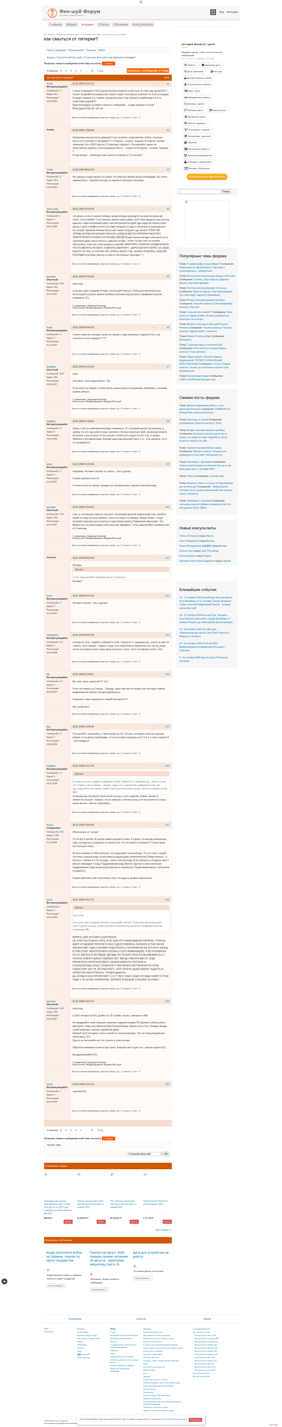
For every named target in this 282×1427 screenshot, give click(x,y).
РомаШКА (53, 635)
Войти (46, 1329)
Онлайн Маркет (83, 1332)
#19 (167, 1001)
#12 (167, 595)
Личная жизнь (148, 1392)
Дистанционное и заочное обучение (156, 1335)
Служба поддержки (61, 1421)
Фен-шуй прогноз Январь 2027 (205, 1351)
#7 (168, 366)
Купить (68, 1221)
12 (92, 71)
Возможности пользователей (121, 1338)
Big (48, 726)
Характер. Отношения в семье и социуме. (159, 1410)
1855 (61, 832)
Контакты (113, 1342)
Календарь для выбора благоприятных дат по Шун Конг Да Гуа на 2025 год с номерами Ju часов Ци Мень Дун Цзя (58, 1207)
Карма (112, 1354)
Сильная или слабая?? (199, 312)
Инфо (112, 1329)
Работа (191, 476)
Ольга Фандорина (189, 541)
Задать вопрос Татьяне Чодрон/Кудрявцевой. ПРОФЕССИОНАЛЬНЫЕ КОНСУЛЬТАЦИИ (200, 360)
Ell (48, 674)
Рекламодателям (83, 1357)
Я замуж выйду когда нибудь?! (203, 264)
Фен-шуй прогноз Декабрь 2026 (206, 1348)
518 (61, 642)
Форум (51, 34)
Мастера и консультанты (152, 1342)
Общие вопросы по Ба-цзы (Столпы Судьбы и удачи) (163, 1348)
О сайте (113, 1332)
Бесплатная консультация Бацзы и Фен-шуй (211, 276)
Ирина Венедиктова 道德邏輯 (195, 546)
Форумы (80, 1342)
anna (49, 899)
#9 (168, 464)
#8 (168, 421)
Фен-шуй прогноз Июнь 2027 (205, 1367)
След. (100, 71)
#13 (167, 635)
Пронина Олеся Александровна (197, 561)
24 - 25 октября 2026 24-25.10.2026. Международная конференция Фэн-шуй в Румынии (202, 647)
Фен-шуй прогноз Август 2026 (205, 1335)
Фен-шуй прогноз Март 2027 (204, 1357)
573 (61, 681)
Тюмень (207, 556)
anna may (52, 208)
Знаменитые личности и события (155, 1380)
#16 (167, 766)
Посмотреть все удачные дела (207, 177)
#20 (167, 1084)
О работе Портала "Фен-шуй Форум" (157, 1395)
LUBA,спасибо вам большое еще (197, 379)
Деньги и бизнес (149, 1370)
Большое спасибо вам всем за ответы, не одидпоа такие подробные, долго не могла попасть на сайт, (203, 437)
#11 (167, 558)
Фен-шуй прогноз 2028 (201, 1376)
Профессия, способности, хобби (155, 1407)
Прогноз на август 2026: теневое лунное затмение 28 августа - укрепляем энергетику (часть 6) (109, 1258)
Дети (145, 1373)
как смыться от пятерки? (114, 34)
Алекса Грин (186, 551)
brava (50, 824)
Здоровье (146, 1376)
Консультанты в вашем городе (88, 1338)
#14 (167, 674)
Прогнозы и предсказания (152, 1354)
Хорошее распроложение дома (204, 448)
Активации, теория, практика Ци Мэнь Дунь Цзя (161, 1361)
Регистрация (232, 12)
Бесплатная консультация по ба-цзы (206, 288)
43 (60, 428)
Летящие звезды (149, 1389)
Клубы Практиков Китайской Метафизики (158, 1386)
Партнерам (85, 1354)
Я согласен (195, 1420)
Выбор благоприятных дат (153, 1332)
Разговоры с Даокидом (199, 462)
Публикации (75, 1319)
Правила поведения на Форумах (122, 1365)
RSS (166, 77)
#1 (168, 83)
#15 (167, 726)
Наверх (4, 1281)
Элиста (210, 536)
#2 (168, 130)
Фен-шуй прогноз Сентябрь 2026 (206, 1338)
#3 (168, 169)
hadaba (51, 421)
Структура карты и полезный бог (204, 344)
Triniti (50, 83)
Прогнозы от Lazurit (197, 419)
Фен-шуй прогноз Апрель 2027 (205, 1361)
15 (60, 734)
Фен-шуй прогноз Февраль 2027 (206, 1354)
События (141, 1319)
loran (49, 327)
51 (60, 91)
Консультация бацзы (198, 376)
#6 (168, 327)
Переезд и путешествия (152, 1399)
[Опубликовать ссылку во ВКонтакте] (153, 83)
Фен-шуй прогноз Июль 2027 (205, 1370)
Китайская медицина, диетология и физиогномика (161, 1383)
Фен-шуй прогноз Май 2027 (204, 1364)
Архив (145, 1364)
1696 (61, 283)
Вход (222, 12)
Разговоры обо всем (150, 1357)
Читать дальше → (56, 1286)
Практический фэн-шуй (67, 34)
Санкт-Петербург (209, 551)
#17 (167, 825)
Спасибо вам (216, 476)
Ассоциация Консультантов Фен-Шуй (124, 1335)
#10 (167, 507)
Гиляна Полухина (188, 536)
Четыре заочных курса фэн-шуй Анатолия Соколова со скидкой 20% (90, 1204)
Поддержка (114, 1350)
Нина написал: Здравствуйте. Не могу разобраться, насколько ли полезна (205, 315)
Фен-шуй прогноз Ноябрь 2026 (205, 1345)
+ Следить (108, 63)
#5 (168, 276)
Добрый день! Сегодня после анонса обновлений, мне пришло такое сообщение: (205, 490)
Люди (79, 1351)
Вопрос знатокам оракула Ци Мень (206, 300)
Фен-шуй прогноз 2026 (201, 1332)
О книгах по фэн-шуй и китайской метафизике (160, 1345)
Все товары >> (164, 1230)
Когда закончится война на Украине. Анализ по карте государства (64, 1256)
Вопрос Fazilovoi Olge (199, 336)
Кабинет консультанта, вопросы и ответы (158, 1338)
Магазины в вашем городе (87, 1335)
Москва (210, 541)
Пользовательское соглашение (122, 1357)
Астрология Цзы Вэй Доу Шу (153, 1367)
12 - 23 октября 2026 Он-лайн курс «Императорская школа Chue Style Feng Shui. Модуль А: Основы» (204, 633)
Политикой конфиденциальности (175, 1419)
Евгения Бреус (187, 556)
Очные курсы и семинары (153, 1351)
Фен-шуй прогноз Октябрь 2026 (206, 1342)
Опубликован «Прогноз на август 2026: (200, 423)
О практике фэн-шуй (91, 34)
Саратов (226, 561)
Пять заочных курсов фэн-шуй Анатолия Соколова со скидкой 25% (123, 1204)
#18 (167, 899)
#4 (168, 209)
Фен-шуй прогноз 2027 (201, 1373)
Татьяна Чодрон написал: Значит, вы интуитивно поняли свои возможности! (205, 367)
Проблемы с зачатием (199, 500)
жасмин (51, 276)
